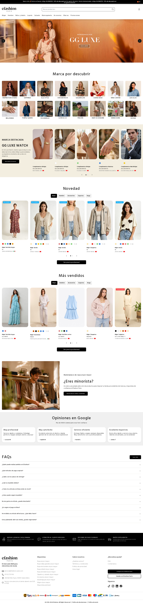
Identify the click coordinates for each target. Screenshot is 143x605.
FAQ (109, 561)
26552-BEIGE (119, 252)
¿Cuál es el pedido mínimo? (10, 483)
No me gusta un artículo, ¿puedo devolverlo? (16, 501)
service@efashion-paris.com (14, 571)
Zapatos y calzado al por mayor (47, 575)
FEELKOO (89, 337)
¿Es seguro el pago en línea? (11, 507)
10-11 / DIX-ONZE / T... (120, 337)
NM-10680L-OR (37, 171)
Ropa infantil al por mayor (45, 569)
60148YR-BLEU (62, 339)
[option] (71, 41)
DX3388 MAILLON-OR (127, 171)
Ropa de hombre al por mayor (47, 567)
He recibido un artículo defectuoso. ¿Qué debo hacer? (19, 514)
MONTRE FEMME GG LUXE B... (107, 171)
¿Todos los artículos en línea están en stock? (16, 489)
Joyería (29, 15)
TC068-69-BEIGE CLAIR (121, 339)
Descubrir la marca (10, 161)
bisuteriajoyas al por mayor (46, 580)
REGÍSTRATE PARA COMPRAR (76, 394)
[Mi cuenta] (139, 9)
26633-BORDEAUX (7, 251)
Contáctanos (112, 564)
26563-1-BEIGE (34, 252)
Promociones (75, 15)
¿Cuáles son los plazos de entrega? (13, 477)
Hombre (11, 15)
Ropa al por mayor (43, 561)
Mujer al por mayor (43, 582)
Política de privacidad (79, 567)
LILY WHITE (5, 337)
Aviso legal (76, 569)
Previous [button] (3, 41)
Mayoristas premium (44, 585)
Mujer (4, 15)
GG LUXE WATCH (37, 169)
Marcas (66, 15)
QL (2, 249)
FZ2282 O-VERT (81, 171)
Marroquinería (47, 15)
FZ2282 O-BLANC (60, 171)
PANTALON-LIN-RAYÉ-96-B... (38, 339)
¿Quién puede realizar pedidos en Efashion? (15, 465)
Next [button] (140, 41)
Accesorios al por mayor (45, 577)
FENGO (32, 337)
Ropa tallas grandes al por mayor (48, 564)
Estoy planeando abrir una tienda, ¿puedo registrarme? (19, 520)
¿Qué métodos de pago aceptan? (12, 471)
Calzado (37, 15)
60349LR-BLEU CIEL (7, 339)
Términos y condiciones (80, 564)
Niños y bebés (20, 15)
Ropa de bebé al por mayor (46, 572)
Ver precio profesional (71, 262)
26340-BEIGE (90, 252)
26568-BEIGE (62, 252)
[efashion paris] (9, 9)
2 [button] (87, 174)
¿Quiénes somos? (78, 561)
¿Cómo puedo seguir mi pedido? (12, 495)
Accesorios (57, 15)
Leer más (135, 457)
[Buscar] (113, 9)
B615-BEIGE (90, 339)
